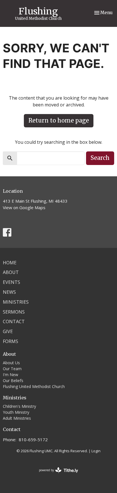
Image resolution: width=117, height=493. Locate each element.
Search (100, 157)
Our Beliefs (13, 380)
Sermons (14, 312)
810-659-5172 (33, 439)
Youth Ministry (16, 412)
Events (11, 282)
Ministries (16, 302)
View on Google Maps (24, 207)
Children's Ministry (19, 406)
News (9, 292)
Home (9, 263)
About (11, 272)
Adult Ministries (17, 418)
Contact (14, 321)
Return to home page (58, 120)
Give (8, 331)
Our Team (12, 368)
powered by (55, 475)
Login (96, 450)
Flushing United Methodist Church (34, 386)
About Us (11, 362)
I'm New (10, 374)
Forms (10, 341)
